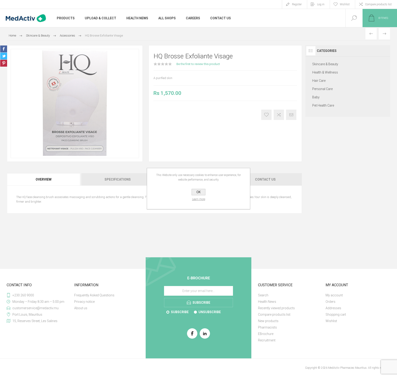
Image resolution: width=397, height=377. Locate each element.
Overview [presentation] (43, 179)
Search (263, 295)
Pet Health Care (323, 105)
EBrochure (265, 334)
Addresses (333, 308)
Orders (330, 301)
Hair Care (319, 80)
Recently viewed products (276, 308)
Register (297, 4)
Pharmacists (267, 327)
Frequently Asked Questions (94, 295)
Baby (316, 97)
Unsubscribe (209, 312)
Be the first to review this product (198, 64)
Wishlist (331, 321)
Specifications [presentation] (118, 179)
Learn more (198, 199)
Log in (320, 4)
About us (80, 308)
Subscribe (180, 312)
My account (334, 295)
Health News (267, 301)
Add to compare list (279, 115)
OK (198, 192)
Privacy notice (84, 301)
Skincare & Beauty (325, 64)
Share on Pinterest (3, 63)
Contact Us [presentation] (265, 179)
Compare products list (378, 4)
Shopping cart (336, 314)
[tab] (44, 179)
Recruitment (266, 340)
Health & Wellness (325, 72)
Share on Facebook (3, 48)
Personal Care (322, 89)
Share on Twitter (3, 56)
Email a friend (291, 115)
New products (268, 321)
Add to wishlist (266, 115)
